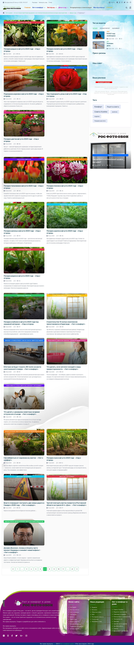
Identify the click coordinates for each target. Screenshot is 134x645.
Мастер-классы (99, 7)
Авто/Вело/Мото (118, 626)
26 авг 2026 (111, 38)
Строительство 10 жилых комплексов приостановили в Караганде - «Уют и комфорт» (66, 323)
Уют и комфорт (37, 7)
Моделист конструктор (120, 612)
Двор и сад (62, 7)
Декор (72, 617)
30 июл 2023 (8, 99)
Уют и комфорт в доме (67, 643)
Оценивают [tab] (116, 28)
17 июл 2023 (51, 463)
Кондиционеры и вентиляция (81, 7)
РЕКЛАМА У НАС (97, 621)
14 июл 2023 (8, 555)
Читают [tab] (95, 28)
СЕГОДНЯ (73, 607)
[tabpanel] (110, 40)
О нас (50, 2)
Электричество (118, 619)
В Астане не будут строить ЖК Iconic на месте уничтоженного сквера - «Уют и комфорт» (22, 368)
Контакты (94, 609)
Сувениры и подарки (120, 614)
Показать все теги (100, 121)
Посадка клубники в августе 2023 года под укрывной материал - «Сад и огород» (21, 323)
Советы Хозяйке (100, 112)
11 (63, 569)
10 (58, 569)
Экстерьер (51, 7)
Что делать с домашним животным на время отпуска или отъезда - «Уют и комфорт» (22, 413)
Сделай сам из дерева (120, 623)
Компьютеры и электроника (122, 616)
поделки (96, 116)
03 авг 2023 (8, 54)
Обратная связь (96, 612)
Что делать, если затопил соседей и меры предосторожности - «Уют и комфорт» (64, 368)
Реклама (34, 2)
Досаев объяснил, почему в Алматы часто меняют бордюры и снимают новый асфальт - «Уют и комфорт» (22, 550)
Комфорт (98, 106)
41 (72, 569)
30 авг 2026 (111, 48)
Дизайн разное (74, 628)
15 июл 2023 (8, 508)
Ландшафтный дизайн (76, 626)
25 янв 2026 (97, 165)
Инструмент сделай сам (121, 631)
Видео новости (74, 621)
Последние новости (98, 617)
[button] (130, 8)
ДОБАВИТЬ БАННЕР (104, 82)
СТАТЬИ (109, 7)
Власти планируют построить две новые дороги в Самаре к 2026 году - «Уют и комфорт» (24, 504)
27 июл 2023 (51, 372)
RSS (93, 614)
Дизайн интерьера (75, 624)
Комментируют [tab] (105, 28)
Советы (116, 628)
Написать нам (43, 2)
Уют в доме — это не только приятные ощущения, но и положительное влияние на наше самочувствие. (36, 13)
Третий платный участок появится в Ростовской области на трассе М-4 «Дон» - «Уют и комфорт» (67, 504)
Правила (94, 607)
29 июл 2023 (51, 327)
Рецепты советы (113, 107)
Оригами (116, 621)
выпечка (114, 112)
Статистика (95, 619)
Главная (27, 7)
